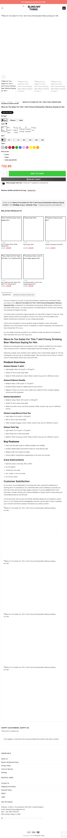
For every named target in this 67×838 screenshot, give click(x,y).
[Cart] (64, 8)
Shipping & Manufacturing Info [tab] (23, 294)
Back (6, 157)
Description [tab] (7, 294)
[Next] (62, 46)
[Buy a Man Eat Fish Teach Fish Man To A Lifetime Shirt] (11, 267)
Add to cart (37, 174)
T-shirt (17, 102)
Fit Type (4, 116)
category (19, 205)
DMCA (3, 793)
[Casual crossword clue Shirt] (56, 229)
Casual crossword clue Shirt (54, 244)
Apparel (10, 102)
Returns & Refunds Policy (10, 762)
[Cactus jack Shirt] (33, 229)
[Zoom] (3, 77)
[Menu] (2, 8)
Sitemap (4, 772)
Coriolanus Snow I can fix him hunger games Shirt (32, 283)
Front (7, 154)
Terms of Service (7, 769)
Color (3, 143)
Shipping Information (8, 786)
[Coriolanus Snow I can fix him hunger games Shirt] (33, 267)
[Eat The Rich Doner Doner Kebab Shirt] (11, 229)
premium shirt (31, 190)
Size (3, 136)
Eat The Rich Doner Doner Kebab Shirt (9, 245)
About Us (4, 759)
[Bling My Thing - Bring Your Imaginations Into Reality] (33, 8)
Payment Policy (6, 790)
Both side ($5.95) (11, 160)
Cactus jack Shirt (28, 244)
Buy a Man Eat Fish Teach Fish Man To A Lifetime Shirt (10, 283)
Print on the (5, 151)
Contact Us (5, 783)
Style (4, 124)
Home (3, 102)
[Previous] (4, 46)
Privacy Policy (6, 766)
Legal (3, 797)
